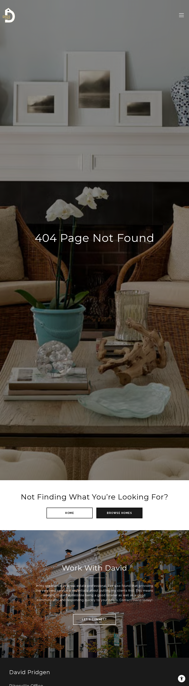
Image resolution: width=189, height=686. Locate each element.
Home (69, 512)
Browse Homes (119, 512)
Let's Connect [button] (94, 619)
